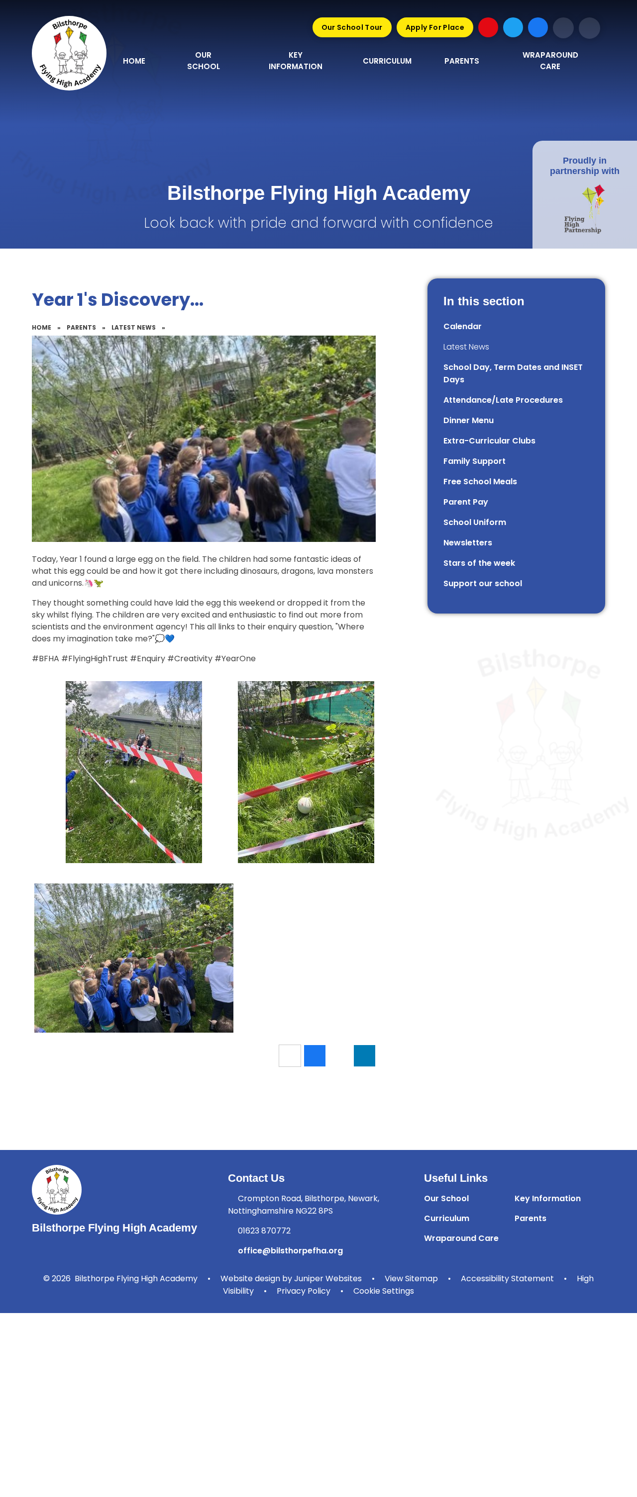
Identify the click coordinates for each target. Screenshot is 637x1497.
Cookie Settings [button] (383, 1291)
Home (41, 327)
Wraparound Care (461, 1238)
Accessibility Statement (507, 1278)
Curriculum (446, 1218)
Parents (81, 327)
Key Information (548, 1198)
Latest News (133, 327)
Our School (446, 1198)
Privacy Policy (303, 1291)
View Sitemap (411, 1278)
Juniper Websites (328, 1278)
